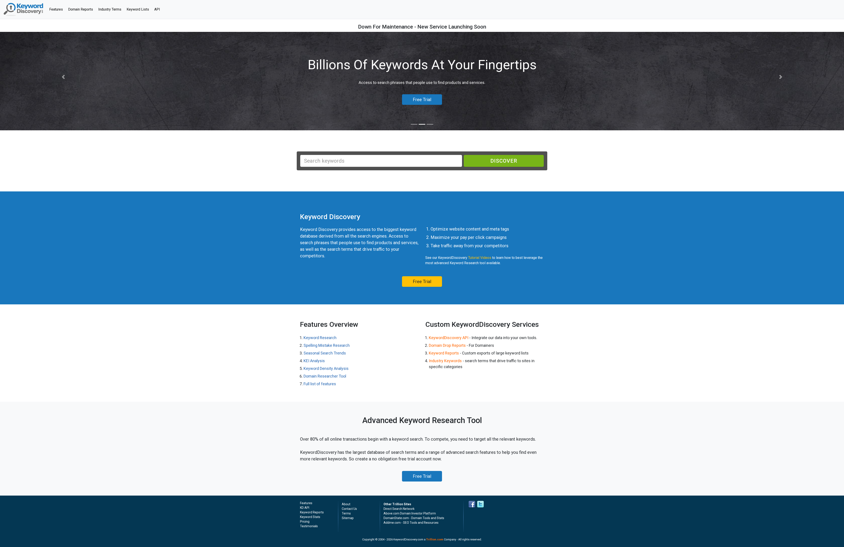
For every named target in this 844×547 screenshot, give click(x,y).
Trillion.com (434, 539)
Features (57, 9)
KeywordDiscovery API (448, 337)
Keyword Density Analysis (326, 368)
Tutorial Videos (479, 258)
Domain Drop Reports (447, 345)
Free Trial (422, 281)
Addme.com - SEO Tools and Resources (411, 522)
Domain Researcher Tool (325, 376)
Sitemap (348, 518)
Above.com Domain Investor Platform (410, 513)
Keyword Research (320, 337)
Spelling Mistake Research (327, 345)
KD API (304, 507)
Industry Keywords (445, 360)
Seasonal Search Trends (325, 353)
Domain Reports (80, 9)
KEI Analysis (314, 360)
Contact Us (349, 509)
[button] (63, 77)
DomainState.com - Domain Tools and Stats (414, 518)
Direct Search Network (399, 509)
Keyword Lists (138, 9)
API (157, 9)
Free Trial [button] (422, 99)
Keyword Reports (444, 353)
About (346, 504)
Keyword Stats (310, 517)
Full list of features (320, 384)
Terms (346, 513)
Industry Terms (109, 9)
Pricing (304, 521)
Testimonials (309, 526)
